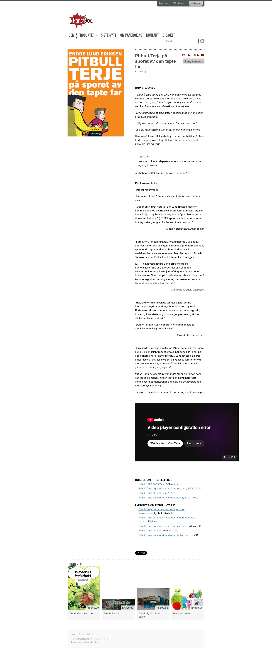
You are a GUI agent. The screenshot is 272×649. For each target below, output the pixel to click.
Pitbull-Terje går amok (151, 483)
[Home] (81, 26)
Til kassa (196, 3)
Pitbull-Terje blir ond (150, 492)
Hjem (71, 35)
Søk (73, 634)
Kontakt (152, 35)
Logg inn (163, 3)
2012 (195, 497)
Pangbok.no (83, 639)
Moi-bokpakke (112, 613)
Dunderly (75, 564)
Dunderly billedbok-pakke (150, 615)
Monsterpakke (181, 613)
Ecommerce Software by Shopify (86, 642)
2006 (191, 488)
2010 (175, 483)
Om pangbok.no (131, 35)
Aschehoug (141, 71)
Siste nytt (108, 35)
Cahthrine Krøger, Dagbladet (187, 289)
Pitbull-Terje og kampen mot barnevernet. (163, 526)
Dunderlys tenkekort (81, 613)
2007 (166, 492)
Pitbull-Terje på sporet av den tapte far (160, 497)
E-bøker (169, 35)
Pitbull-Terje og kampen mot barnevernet (162, 488)
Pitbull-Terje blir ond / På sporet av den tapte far (166, 517)
